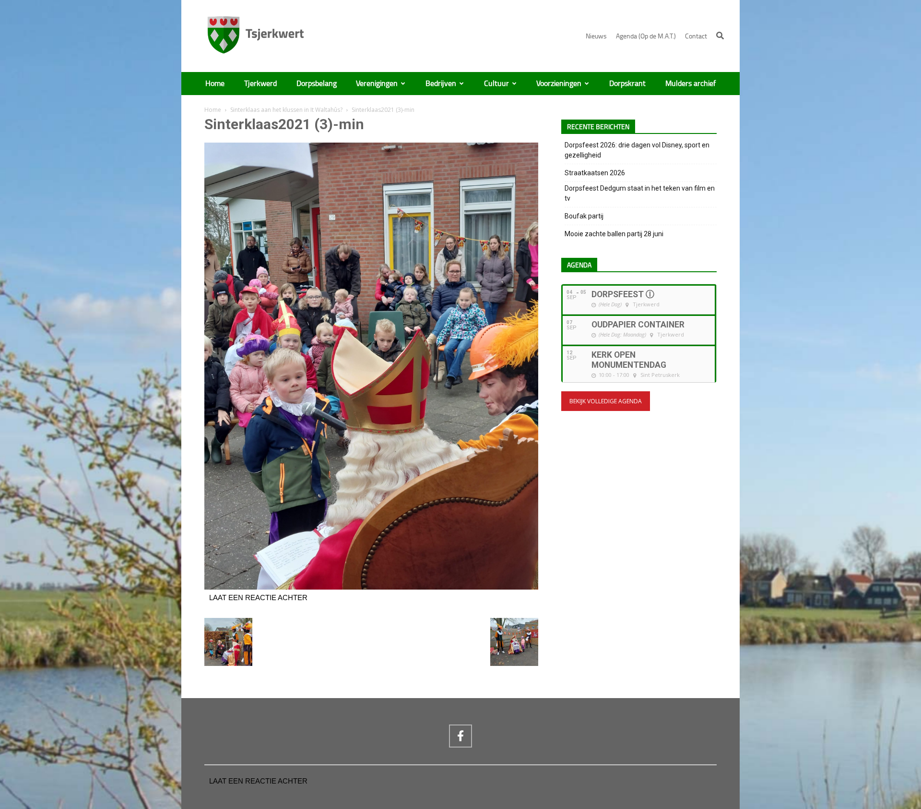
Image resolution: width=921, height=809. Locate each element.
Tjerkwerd (260, 83)
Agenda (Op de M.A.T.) (646, 36)
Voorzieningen (558, 83)
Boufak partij (584, 216)
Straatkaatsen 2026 (595, 173)
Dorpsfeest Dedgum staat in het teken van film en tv (640, 193)
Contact (696, 36)
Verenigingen (377, 83)
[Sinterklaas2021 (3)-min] (371, 587)
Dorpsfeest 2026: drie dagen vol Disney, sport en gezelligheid (637, 150)
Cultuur (496, 83)
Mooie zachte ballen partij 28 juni (614, 234)
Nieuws (596, 36)
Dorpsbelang (316, 83)
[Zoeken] (720, 35)
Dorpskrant (627, 83)
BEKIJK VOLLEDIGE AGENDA (605, 401)
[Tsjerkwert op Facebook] (460, 736)
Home (214, 83)
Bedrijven (440, 83)
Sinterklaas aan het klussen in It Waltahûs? (286, 110)
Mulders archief (690, 83)
